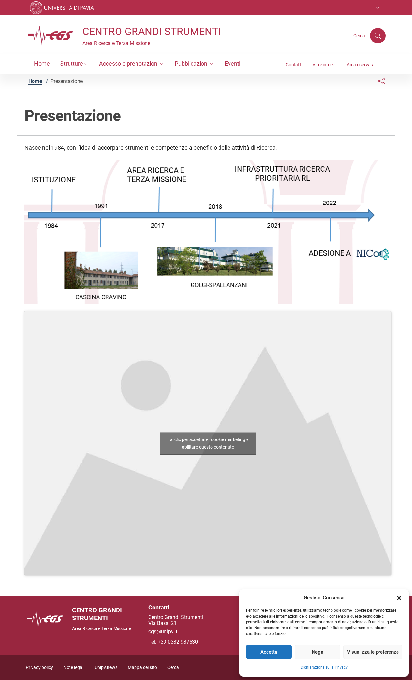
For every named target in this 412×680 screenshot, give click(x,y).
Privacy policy (39, 667)
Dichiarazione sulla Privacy (324, 667)
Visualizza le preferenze (373, 652)
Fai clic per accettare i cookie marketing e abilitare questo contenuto (207, 443)
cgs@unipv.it (162, 631)
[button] (399, 597)
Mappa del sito (142, 667)
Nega (317, 652)
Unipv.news (106, 667)
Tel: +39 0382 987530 (173, 642)
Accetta (268, 652)
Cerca (173, 667)
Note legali (73, 667)
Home (35, 81)
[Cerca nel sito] (378, 35)
